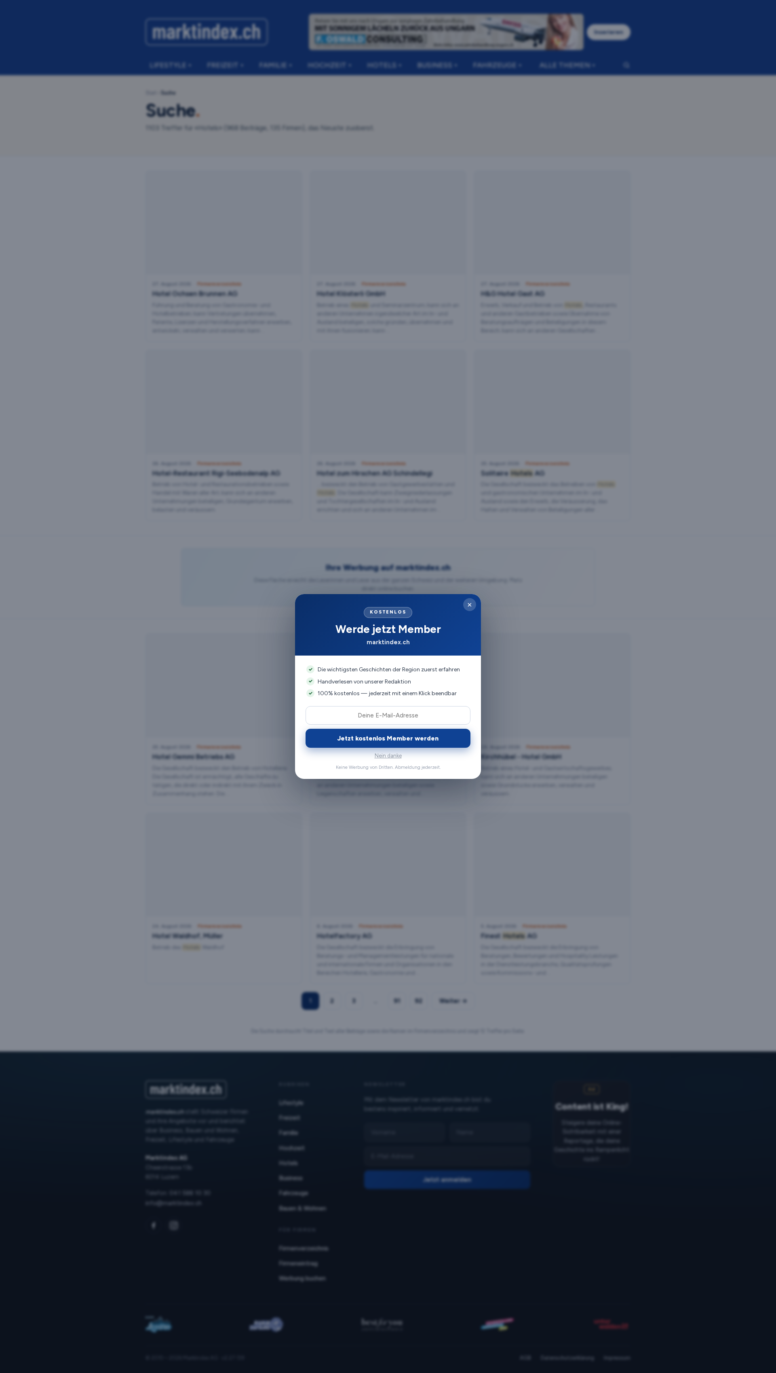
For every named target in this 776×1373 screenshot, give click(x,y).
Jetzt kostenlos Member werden (388, 738)
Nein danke (388, 756)
